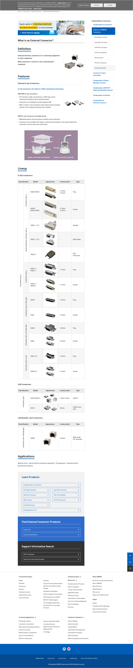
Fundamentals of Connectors (32, 485)
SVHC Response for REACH (51, 597)
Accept (110, 5)
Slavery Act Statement (100, 595)
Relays (21, 580)
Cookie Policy (73, 658)
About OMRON (97, 583)
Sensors (21, 589)
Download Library (73, 577)
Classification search (25, 595)
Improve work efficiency (26, 635)
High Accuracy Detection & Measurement (51, 628)
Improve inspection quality (51, 621)
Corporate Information (99, 612)
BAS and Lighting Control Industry (78, 638)
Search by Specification (30, 535)
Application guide (73, 592)
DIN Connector (27, 500)
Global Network (97, 589)
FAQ (130, 555)
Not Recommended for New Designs (52, 587)
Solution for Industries (75, 617)
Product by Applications (26, 617)
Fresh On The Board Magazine (77, 601)
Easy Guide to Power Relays (76, 598)
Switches (21, 583)
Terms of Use (51, 658)
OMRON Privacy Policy (25, 8)
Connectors (26, 11)
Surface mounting (24, 630)
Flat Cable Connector (29, 490)
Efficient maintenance (25, 638)
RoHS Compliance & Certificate (52, 594)
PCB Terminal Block (60, 495)
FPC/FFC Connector (60, 500)
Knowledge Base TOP (30, 510)
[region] (66, 5)
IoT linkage (46, 632)
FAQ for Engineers (28, 554)
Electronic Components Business (103, 580)
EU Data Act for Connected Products (51, 607)
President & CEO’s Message (101, 606)
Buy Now (46, 580)
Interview (71, 607)
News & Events (97, 586)
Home (19, 11)
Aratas (95, 603)
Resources (71, 580)
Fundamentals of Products (76, 584)
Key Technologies (73, 604)
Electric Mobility (73, 621)
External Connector (36, 11)
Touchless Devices (49, 624)
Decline (96, 5)
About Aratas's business (100, 609)
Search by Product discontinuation (33, 559)
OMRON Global (40, 658)
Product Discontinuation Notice (52, 583)
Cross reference (24, 598)
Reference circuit (73, 595)
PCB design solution (25, 621)
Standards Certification (50, 591)
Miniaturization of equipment (28, 632)
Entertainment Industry (75, 632)
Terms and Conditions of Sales (89, 658)
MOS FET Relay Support (50, 600)
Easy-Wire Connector (60, 490)
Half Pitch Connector (29, 495)
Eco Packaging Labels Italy (51, 603)
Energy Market (72, 627)
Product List (27, 529)
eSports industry (73, 624)
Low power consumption (26, 624)
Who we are (96, 592)
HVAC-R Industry (73, 635)
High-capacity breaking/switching (29, 627)
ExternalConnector (29, 505)
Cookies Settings (83, 5)
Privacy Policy (62, 658)
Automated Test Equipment (76, 630)
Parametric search (24, 592)
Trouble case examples (75, 590)
